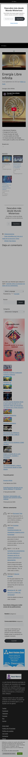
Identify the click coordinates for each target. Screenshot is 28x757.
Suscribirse (20, 19)
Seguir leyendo (14, 23)
